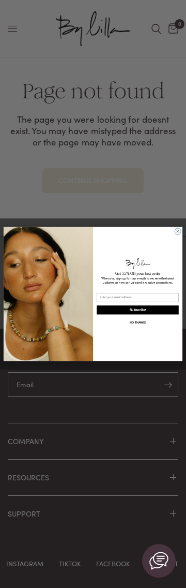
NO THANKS (137, 322)
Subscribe (138, 310)
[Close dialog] (178, 231)
